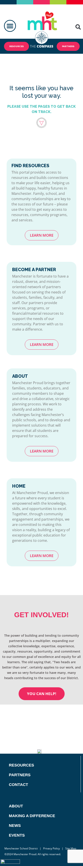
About (16, 806)
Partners (20, 775)
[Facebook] (55, 737)
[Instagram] (71, 748)
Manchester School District (21, 848)
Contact (18, 784)
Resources (21, 765)
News (15, 825)
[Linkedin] (60, 748)
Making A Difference (32, 816)
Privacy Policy (51, 848)
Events (17, 835)
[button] (10, 26)
